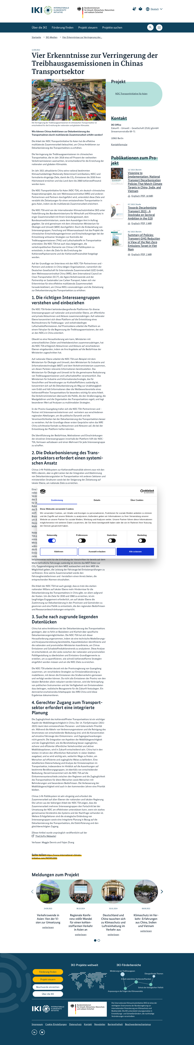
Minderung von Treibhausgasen (122, 971)
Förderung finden (62, 27)
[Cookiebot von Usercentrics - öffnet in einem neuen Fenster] (142, 491)
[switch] (82, 540)
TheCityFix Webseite (45, 836)
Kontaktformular (119, 144)
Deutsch (155, 9)
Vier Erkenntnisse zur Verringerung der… (82, 37)
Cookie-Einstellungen (56, 1024)
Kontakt (88, 1024)
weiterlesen (48, 927)
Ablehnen (58, 552)
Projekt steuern (87, 27)
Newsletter (99, 1024)
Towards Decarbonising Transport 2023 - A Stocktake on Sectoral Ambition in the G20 (142, 213)
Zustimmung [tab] (57, 500)
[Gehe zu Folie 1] (95, 940)
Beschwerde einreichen (47, 987)
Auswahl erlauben (97, 552)
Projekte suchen (112, 27)
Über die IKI (39, 27)
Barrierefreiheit (115, 1024)
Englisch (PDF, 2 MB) (141, 254)
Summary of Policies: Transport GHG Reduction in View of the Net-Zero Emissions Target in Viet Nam (144, 242)
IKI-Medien (51, 37)
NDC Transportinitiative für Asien (131, 93)
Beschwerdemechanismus (138, 1024)
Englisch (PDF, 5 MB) (141, 223)
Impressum (37, 1024)
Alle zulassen (135, 552)
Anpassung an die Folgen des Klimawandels (125, 991)
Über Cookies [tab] (137, 500)
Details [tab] (97, 500)
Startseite (36, 37)
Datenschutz (75, 1024)
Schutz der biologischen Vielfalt (150, 987)
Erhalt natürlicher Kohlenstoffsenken (136, 979)
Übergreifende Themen (154, 973)
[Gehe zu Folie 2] (99, 940)
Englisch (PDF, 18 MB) (142, 195)
